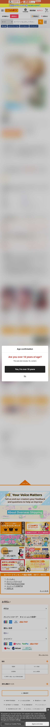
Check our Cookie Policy (13, 724)
